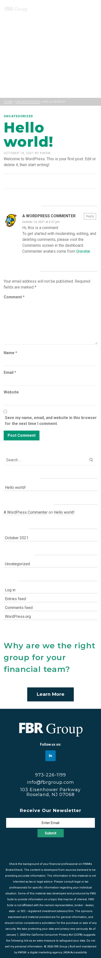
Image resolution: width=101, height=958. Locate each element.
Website (11, 392)
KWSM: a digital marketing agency (40, 952)
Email (10, 372)
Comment (14, 297)
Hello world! (15, 487)
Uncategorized (18, 116)
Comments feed (19, 607)
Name (10, 352)
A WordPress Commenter (49, 216)
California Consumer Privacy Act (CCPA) (57, 934)
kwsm (45, 153)
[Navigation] (91, 8)
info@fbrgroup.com (50, 782)
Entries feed (15, 598)
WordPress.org (18, 616)
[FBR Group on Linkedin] (50, 755)
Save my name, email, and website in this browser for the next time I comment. (51, 420)
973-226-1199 (50, 775)
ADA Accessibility (75, 952)
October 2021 (16, 538)
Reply (90, 216)
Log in (10, 590)
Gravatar (83, 251)
